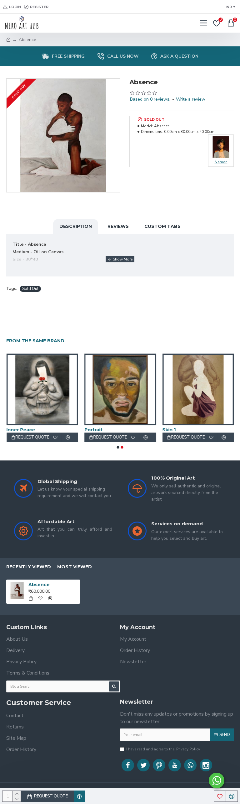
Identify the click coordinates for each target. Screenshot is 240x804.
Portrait (93, 430)
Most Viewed (74, 567)
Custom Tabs (162, 226)
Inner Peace (20, 430)
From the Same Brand (35, 341)
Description (75, 226)
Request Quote (51, 796)
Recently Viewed (28, 567)
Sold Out (30, 289)
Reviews (118, 226)
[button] (118, 447)
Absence (39, 584)
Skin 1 (169, 430)
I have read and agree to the (163, 749)
